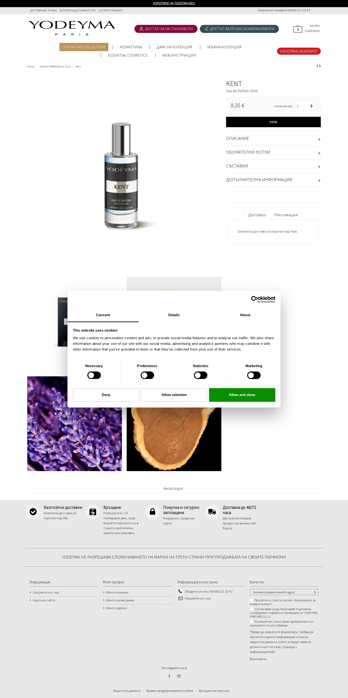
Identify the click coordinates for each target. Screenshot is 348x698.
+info (271, 652)
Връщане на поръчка (214, 691)
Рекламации (286, 214)
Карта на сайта (44, 600)
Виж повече (258, 659)
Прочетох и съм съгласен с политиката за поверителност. (283, 602)
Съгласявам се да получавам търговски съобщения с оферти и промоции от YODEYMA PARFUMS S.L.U (284, 613)
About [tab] (245, 315)
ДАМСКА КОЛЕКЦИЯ (174, 47)
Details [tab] (174, 315)
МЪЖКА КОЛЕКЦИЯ (224, 47)
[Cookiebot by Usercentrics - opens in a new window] (254, 299)
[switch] (142, 373)
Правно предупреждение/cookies (169, 691)
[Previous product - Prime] (317, 66)
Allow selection (174, 395)
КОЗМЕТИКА (131, 47)
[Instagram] (179, 676)
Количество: (284, 106)
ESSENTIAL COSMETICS (127, 55)
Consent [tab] (103, 315)
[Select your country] (315, 10)
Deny (106, 395)
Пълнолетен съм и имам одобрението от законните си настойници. (282, 623)
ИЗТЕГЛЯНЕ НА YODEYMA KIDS (174, 3)
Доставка (257, 214)
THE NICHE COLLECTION (84, 47)
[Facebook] (169, 676)
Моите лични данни (120, 600)
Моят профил (113, 582)
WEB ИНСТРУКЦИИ (179, 55)
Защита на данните (126, 691)
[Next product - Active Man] (320, 66)
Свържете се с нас (46, 592)
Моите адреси (116, 608)
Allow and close (242, 395)
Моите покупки (117, 592)
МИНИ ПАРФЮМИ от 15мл (55, 66)
